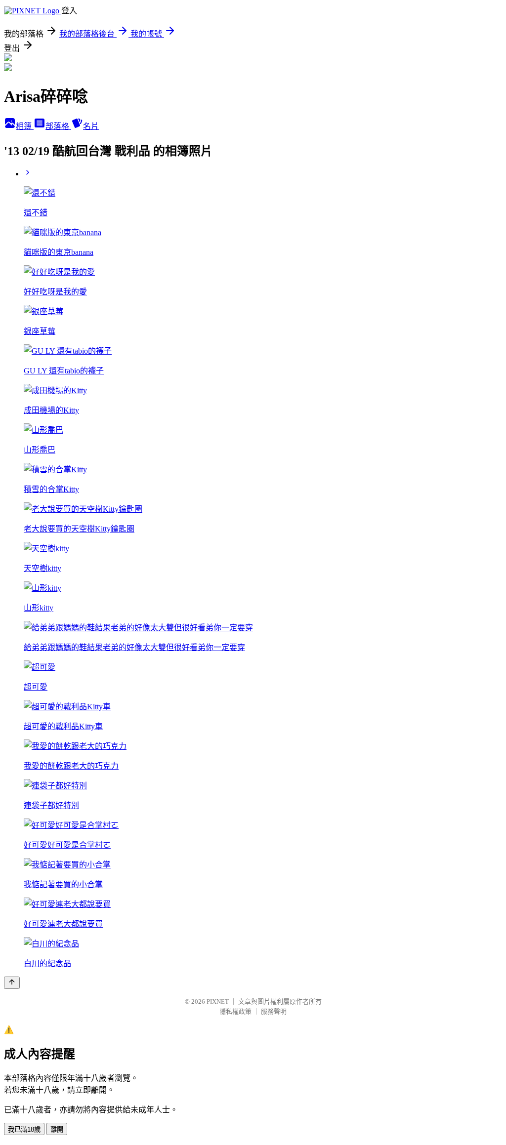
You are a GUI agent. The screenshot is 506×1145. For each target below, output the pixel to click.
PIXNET (218, 1001)
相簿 (25, 126)
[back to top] (12, 983)
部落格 (58, 126)
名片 (91, 126)
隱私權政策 (235, 1011)
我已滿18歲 (24, 1129)
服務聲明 (274, 1011)
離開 (56, 1129)
